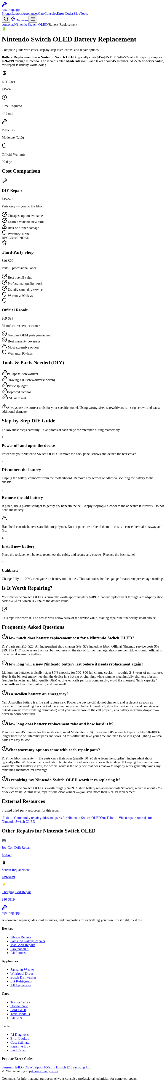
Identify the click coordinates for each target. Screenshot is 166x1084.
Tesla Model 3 (20, 1014)
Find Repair (18, 1050)
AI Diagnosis (19, 1034)
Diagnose (22, 20)
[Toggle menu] (33, 19)
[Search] (6, 19)
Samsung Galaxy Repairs (27, 941)
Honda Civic (19, 1006)
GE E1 (52, 1067)
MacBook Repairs (22, 945)
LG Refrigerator (21, 981)
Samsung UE (81, 1067)
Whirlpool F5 (38, 1067)
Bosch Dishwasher (23, 977)
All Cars (16, 1018)
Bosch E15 (64, 1067)
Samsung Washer (22, 969)
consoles (7, 24)
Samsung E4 (10, 1067)
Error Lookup (19, 1038)
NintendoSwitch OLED (31, 24)
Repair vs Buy (20, 1046)
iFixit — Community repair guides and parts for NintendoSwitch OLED (51, 818)
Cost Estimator (20, 1042)
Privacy (45, 1071)
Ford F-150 (18, 1010)
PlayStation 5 (19, 949)
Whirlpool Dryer (21, 973)
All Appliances (20, 985)
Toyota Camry (20, 1002)
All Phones (18, 953)
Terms (54, 1071)
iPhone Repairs (20, 937)
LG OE (24, 1067)
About (35, 1071)
